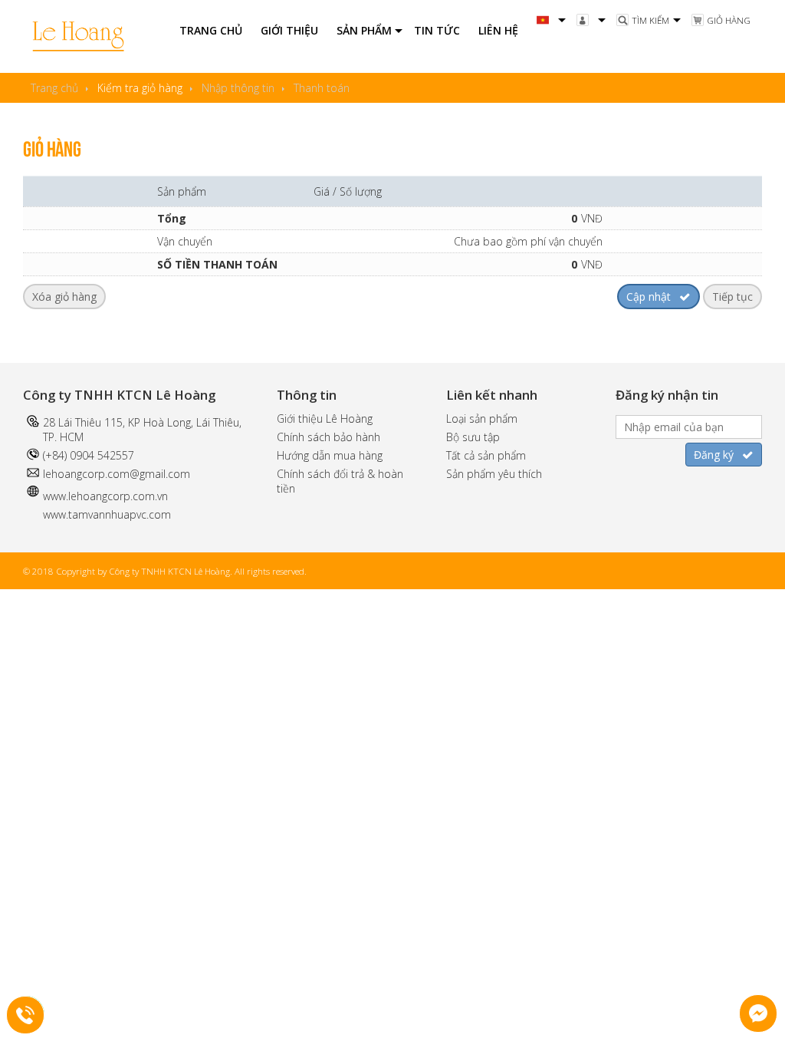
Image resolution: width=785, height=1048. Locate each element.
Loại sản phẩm (481, 418)
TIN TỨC (437, 30)
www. (55, 496)
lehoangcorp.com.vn (118, 496)
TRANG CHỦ (210, 30)
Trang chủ (54, 88)
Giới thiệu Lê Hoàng (325, 418)
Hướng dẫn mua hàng (330, 455)
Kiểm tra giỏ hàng (139, 88)
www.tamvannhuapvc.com (107, 514)
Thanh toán (322, 88)
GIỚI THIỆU (289, 30)
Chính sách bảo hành (328, 437)
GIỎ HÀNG (729, 20)
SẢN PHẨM (364, 30)
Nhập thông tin (238, 88)
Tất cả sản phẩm (486, 455)
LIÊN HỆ (498, 30)
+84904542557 (35, 1013)
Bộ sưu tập (473, 437)
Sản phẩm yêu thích (494, 473)
